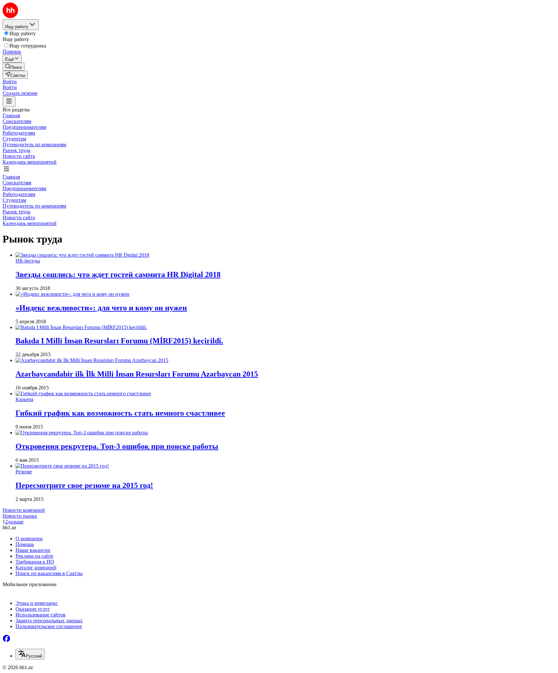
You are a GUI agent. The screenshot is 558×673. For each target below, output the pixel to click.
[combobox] (30, 654)
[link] (14, 67)
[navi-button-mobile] (9, 101)
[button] (10, 81)
